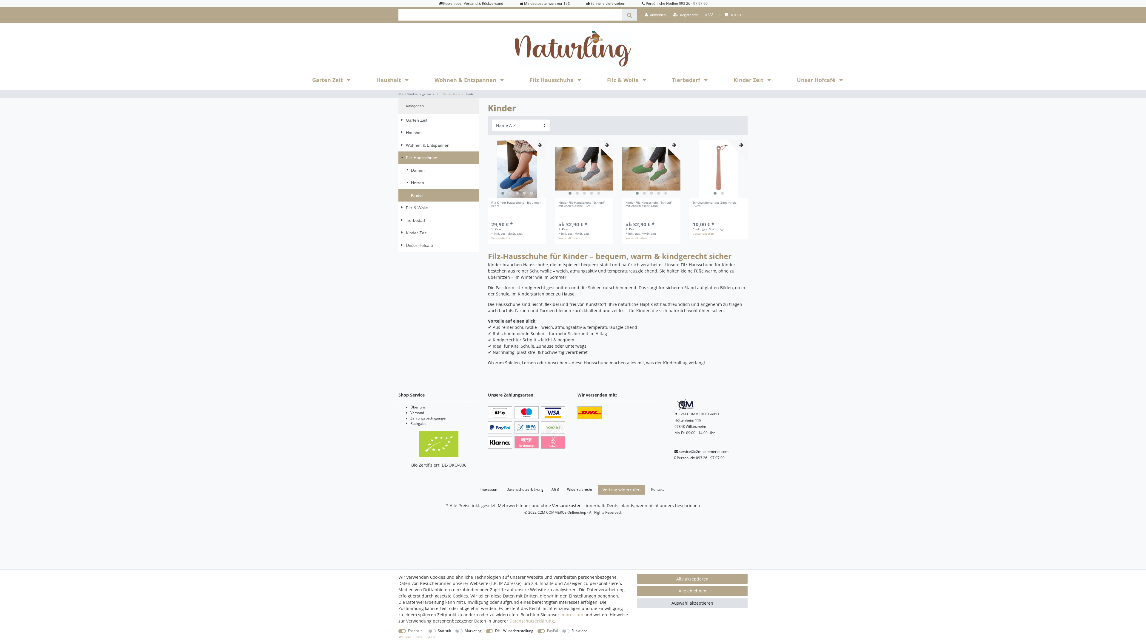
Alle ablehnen (692, 591)
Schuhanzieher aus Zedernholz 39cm (715, 204)
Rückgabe (418, 423)
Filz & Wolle (623, 79)
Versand (417, 412)
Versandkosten (501, 238)
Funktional (580, 630)
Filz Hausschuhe (552, 79)
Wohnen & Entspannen (466, 79)
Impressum (489, 489)
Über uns (418, 407)
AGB (555, 489)
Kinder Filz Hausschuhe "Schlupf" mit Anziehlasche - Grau (581, 204)
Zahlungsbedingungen (428, 418)
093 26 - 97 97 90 (710, 457)
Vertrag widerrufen (622, 490)
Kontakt (657, 489)
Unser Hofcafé (817, 79)
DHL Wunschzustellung (514, 630)
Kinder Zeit (749, 79)
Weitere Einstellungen (416, 637)
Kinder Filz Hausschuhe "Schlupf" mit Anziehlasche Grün (649, 204)
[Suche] (629, 15)
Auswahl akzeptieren (692, 603)
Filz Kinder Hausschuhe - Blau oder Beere (516, 204)
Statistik (444, 630)
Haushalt (389, 79)
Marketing (473, 630)
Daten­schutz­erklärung (524, 489)
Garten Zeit (328, 79)
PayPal (552, 630)
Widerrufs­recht (579, 489)
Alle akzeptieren (692, 579)
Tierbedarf (687, 79)
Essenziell (416, 630)
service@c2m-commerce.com (703, 451)
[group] (517, 169)
